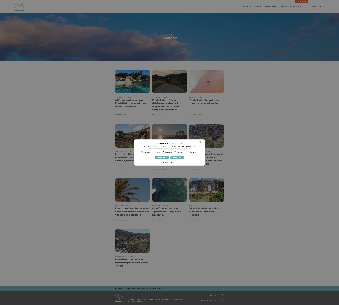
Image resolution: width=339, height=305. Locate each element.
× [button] (202, 141)
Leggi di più (190, 148)
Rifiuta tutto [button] (177, 158)
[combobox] (200, 141)
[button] (169, 162)
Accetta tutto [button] (161, 158)
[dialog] (169, 152)
